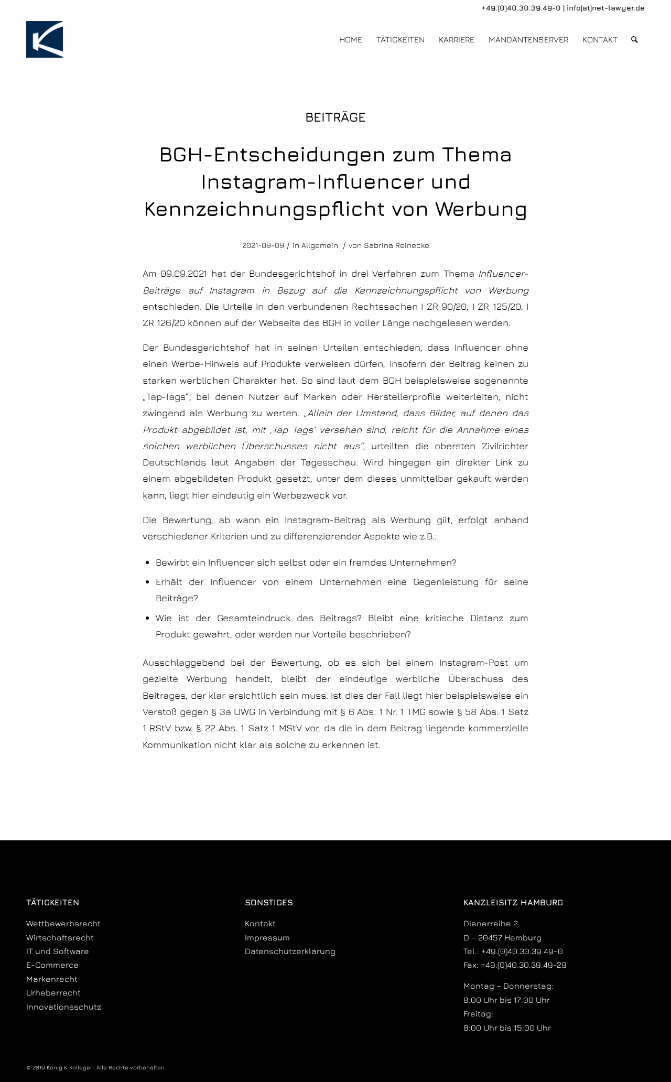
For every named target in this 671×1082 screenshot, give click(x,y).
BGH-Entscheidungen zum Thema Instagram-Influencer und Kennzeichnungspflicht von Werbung (335, 181)
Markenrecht (52, 978)
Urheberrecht (53, 992)
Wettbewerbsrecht (63, 923)
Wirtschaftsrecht (60, 937)
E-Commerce (52, 964)
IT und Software (57, 951)
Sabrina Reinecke (396, 245)
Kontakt (260, 923)
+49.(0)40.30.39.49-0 (521, 7)
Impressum (267, 937)
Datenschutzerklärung (290, 951)
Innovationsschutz (63, 1006)
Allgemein (319, 245)
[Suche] (634, 39)
